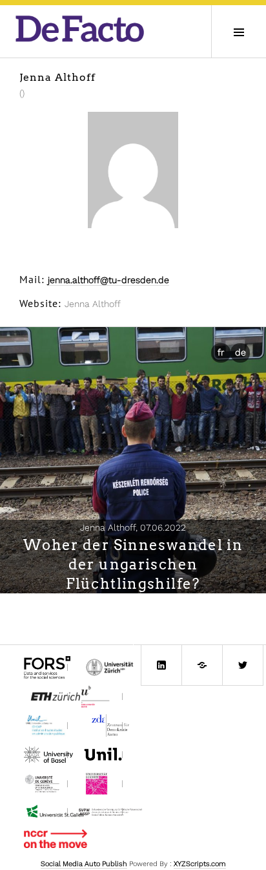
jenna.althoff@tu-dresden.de (108, 280)
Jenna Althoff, (133, 527)
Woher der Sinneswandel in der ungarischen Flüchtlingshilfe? (133, 564)
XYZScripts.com (200, 864)
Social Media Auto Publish (84, 864)
